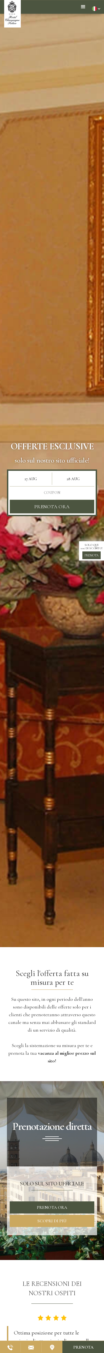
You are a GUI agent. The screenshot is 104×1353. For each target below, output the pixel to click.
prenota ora (52, 507)
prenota (91, 555)
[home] (12, 14)
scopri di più (52, 1221)
